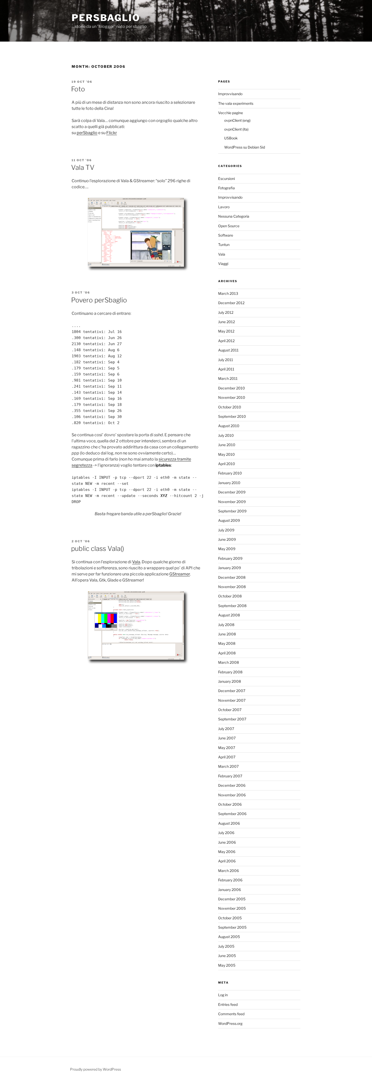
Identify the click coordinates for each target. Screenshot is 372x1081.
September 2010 (232, 416)
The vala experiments (235, 103)
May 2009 (226, 549)
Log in (223, 995)
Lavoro (224, 207)
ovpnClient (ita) (236, 129)
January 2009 (229, 568)
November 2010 (231, 397)
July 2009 (226, 530)
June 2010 (226, 445)
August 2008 (229, 615)
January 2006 (229, 889)
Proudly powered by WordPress (95, 1069)
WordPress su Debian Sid (244, 147)
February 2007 (230, 776)
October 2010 (229, 407)
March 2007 (228, 766)
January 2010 (229, 483)
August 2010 (228, 426)
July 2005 (226, 946)
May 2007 (226, 747)
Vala (136, 561)
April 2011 (226, 369)
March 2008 (228, 662)
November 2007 (231, 700)
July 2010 (226, 435)
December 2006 (231, 785)
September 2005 (232, 927)
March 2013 (228, 293)
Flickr (111, 132)
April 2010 (226, 464)
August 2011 (228, 350)
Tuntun (224, 244)
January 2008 (229, 681)
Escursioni (226, 178)
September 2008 (232, 606)
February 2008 (230, 672)
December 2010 (231, 388)
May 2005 (226, 965)
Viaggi (223, 263)
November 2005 (232, 908)
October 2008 (230, 596)
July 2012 (225, 312)
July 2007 (226, 728)
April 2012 (226, 341)
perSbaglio (106, 17)
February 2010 (230, 473)
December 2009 (231, 492)
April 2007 (226, 757)
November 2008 (232, 587)
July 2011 (225, 360)
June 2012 (226, 322)
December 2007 (231, 691)
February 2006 (230, 880)
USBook (231, 138)
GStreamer (179, 574)
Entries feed (228, 1004)
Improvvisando (230, 94)
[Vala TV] (138, 271)
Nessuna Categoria (233, 216)
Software (225, 235)
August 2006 (229, 823)
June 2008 (227, 634)
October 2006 (230, 804)
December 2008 (231, 577)
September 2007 (232, 719)
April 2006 (227, 861)
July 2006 (226, 832)
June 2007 (227, 738)
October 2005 (230, 918)
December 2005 (231, 899)
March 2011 (228, 378)
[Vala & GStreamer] (138, 664)
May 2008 (226, 643)
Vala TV (82, 167)
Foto (78, 89)
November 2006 (232, 795)
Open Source (228, 226)
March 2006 (228, 870)
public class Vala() (97, 548)
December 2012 (231, 303)
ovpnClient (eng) (237, 120)
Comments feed (231, 1014)
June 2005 (227, 955)
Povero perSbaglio (99, 300)
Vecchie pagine (230, 113)
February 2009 (230, 558)
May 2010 (226, 454)
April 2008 (227, 653)
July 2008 (226, 624)
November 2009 (232, 502)
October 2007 (229, 710)
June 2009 (227, 539)
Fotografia (226, 188)
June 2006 (227, 842)
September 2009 (232, 511)
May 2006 (226, 851)
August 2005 (229, 936)
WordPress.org (230, 1023)
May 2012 (226, 331)
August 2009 (229, 520)
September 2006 (232, 814)
